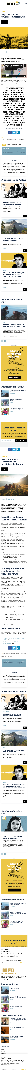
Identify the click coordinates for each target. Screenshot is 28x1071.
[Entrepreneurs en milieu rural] (5, 1030)
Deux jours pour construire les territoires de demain (8, 151)
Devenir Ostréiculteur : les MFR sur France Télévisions (14, 325)
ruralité (14, 144)
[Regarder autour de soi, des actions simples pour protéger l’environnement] (14, 260)
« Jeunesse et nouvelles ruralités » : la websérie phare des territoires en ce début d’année (18, 1019)
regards (9, 144)
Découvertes (6, 200)
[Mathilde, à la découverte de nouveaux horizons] (5, 1039)
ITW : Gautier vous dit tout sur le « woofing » (13, 239)
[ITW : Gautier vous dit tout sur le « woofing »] (14, 226)
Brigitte (3, 51)
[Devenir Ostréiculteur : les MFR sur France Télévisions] (14, 312)
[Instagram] (4, 979)
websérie (20, 144)
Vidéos (4, 322)
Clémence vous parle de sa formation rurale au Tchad (16, 409)
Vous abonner (20, 440)
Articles (4, 11)
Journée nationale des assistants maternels (12, 203)
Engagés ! (5, 270)
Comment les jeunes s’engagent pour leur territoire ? (20, 151)
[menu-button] (2, 3)
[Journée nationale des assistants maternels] (14, 190)
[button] (26, 3)
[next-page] (5, 341)
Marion (11, 402)
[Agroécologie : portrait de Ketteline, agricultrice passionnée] (5, 402)
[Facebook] (2, 979)
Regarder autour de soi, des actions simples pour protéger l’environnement (14, 274)
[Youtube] (7, 979)
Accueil (3, 1049)
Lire (24, 216)
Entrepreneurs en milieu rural (17, 1027)
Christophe (5, 336)
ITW (4, 236)
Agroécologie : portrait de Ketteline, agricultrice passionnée (18, 400)
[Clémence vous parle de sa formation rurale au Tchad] (5, 411)
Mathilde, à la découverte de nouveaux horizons (16, 1037)
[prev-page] (2, 341)
